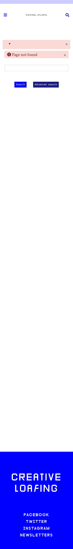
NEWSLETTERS (36, 535)
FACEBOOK (36, 515)
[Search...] (67, 15)
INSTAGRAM (36, 528)
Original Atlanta (36, 15)
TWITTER (36, 522)
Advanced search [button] (46, 84)
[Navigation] (4, 15)
